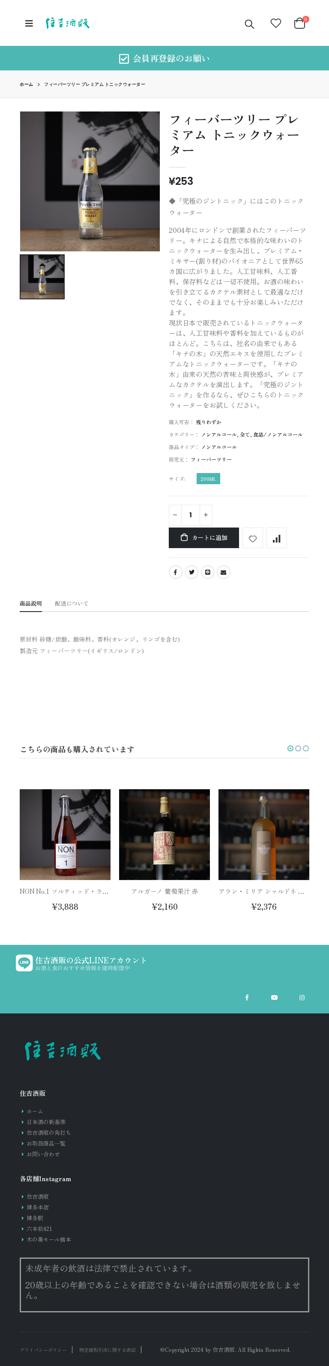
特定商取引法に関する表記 (107, 1349)
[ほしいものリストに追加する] (252, 538)
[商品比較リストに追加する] (276, 538)
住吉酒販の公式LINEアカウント (91, 959)
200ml (208, 478)
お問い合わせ (43, 1154)
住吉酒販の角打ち (49, 1132)
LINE (208, 572)
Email (223, 572)
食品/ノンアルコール (278, 434)
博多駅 (35, 1218)
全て (245, 434)
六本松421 (39, 1228)
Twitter (191, 572)
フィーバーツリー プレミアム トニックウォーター (234, 134)
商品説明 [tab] (31, 603)
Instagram (302, 997)
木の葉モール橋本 (49, 1239)
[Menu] (29, 23)
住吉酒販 (38, 1196)
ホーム (26, 84)
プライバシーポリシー (43, 1349)
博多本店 (38, 1207)
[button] (290, 748)
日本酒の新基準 (46, 1122)
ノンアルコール (219, 434)
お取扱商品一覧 (46, 1143)
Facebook (175, 572)
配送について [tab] (72, 603)
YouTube (274, 997)
